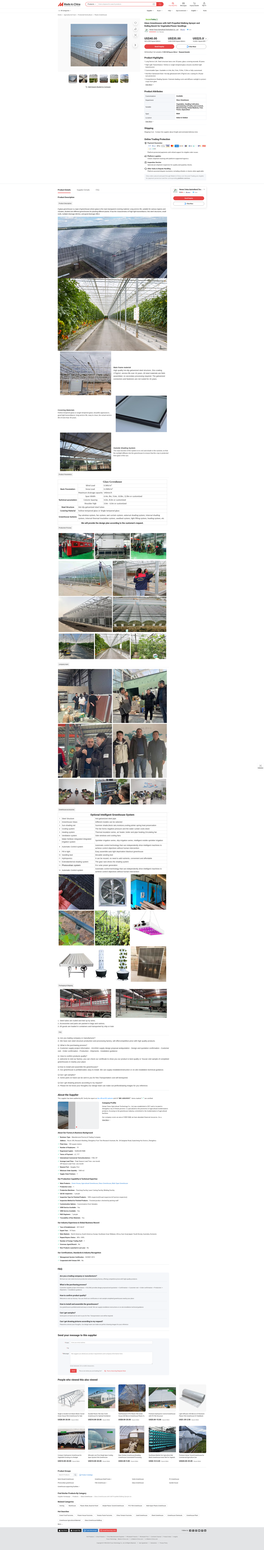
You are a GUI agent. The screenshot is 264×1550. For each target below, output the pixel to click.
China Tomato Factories (124, 1515)
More (59, 1524)
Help (169, 11)
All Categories (65, 11)
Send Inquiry (159, 47)
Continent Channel (156, 1536)
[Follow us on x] (193, 1530)
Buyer (159, 11)
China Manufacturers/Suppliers (115, 1536)
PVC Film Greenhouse (135, 1506)
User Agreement (143, 1543)
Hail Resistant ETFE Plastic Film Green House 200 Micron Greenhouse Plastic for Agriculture (131, 1416)
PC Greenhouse (174, 1479)
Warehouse (72, 1506)
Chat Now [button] (192, 47)
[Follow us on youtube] (199, 1530)
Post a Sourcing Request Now (115, 1371)
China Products (100, 1536)
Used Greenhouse (141, 1515)
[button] (154, 4)
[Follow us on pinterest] (202, 1530)
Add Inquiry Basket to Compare (99, 87)
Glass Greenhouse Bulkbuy (93, 1520)
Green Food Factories (66, 1515)
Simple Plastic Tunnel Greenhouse (113, 1506)
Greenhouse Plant (192, 1515)
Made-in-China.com (123, 1539)
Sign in (204, 5)
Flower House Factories (85, 1515)
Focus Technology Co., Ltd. (117, 1543)
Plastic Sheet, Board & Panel (89, 1506)
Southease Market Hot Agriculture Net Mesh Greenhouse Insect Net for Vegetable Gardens (162, 1457)
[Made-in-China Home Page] (69, 4)
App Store (63, 1530)
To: (68, 1348)
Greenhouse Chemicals (175, 1515)
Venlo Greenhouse (138, 1479)
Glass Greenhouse (105, 1183)
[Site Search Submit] (160, 4)
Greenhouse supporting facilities (68, 1486)
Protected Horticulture (85, 15)
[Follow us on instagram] (196, 1530)
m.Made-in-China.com (137, 1539)
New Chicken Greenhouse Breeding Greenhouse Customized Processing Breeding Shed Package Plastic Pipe (129, 1457)
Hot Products (90, 1536)
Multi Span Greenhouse (120, 1183)
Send (73, 1371)
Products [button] (91, 4)
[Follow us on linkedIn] (205, 1530)
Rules (205, 11)
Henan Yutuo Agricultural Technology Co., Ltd (163, 30)
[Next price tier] (206, 38)
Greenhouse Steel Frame (102, 1479)
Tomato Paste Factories (104, 1515)
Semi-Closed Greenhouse (66, 1479)
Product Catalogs (87, 1475)
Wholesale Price (144, 1536)
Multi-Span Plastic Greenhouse (156, 1506)
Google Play (75, 1530)
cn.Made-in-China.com (151, 1539)
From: (67, 1343)
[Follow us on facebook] (190, 1530)
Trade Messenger (90, 1530)
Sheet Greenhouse (157, 1515)
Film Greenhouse (100, 1483)
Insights (175, 1536)
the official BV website (105, 1098)
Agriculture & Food (70, 15)
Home (60, 15)
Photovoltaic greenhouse (66, 1483)
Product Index (167, 1536)
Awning (61, 1506)
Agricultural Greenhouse (89, 1183)
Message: (66, 1354)
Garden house (173, 1483)
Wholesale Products (132, 1536)
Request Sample (184, 52)
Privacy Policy (163, 1543)
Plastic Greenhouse (100, 15)
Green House (76, 1183)
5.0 (182, 192)
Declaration (153, 1543)
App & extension (181, 11)
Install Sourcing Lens (109, 1530)
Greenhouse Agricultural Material (69, 1520)
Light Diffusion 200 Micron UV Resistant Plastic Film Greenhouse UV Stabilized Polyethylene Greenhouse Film (191, 1416)
